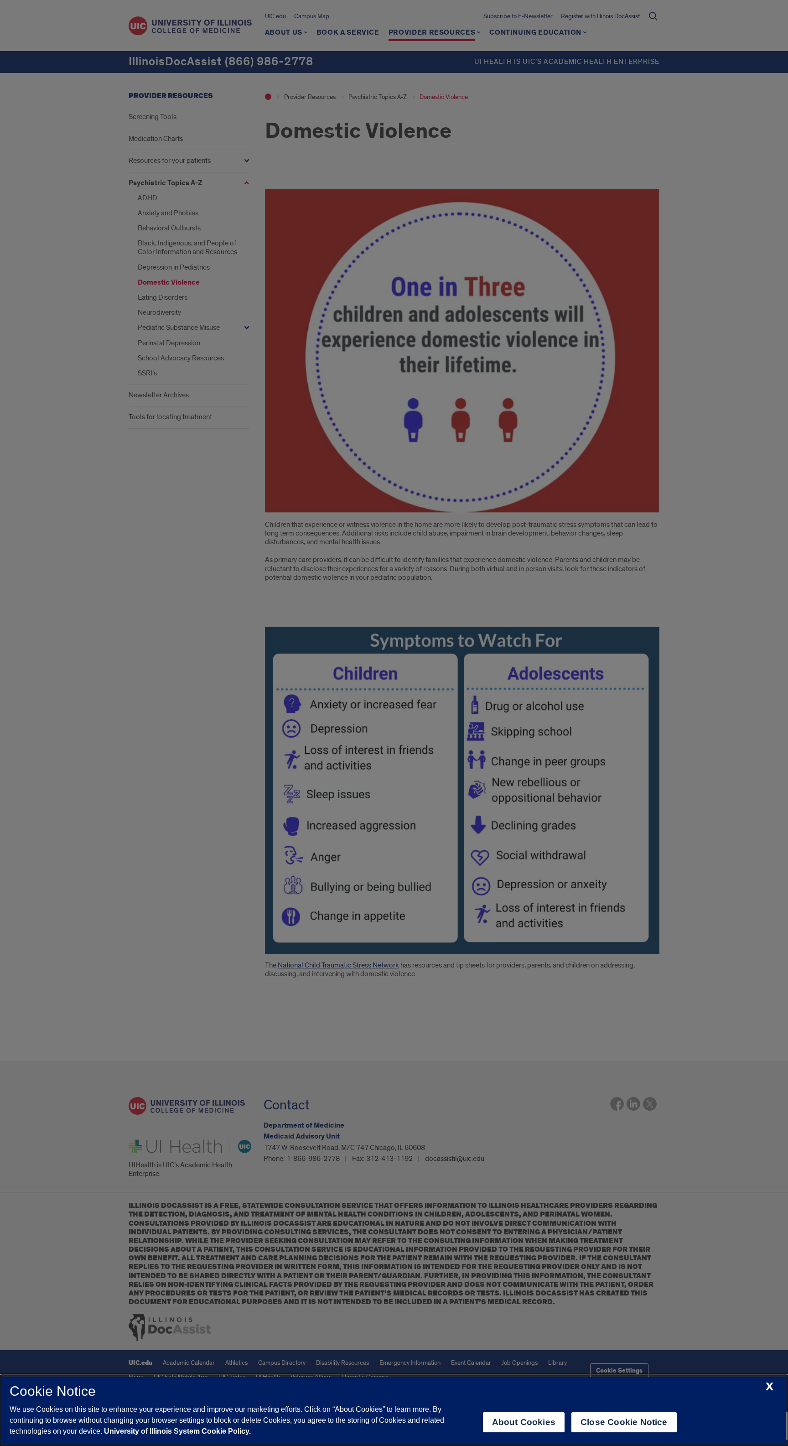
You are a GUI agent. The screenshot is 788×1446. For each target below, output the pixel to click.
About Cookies (523, 1422)
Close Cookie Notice (624, 1422)
